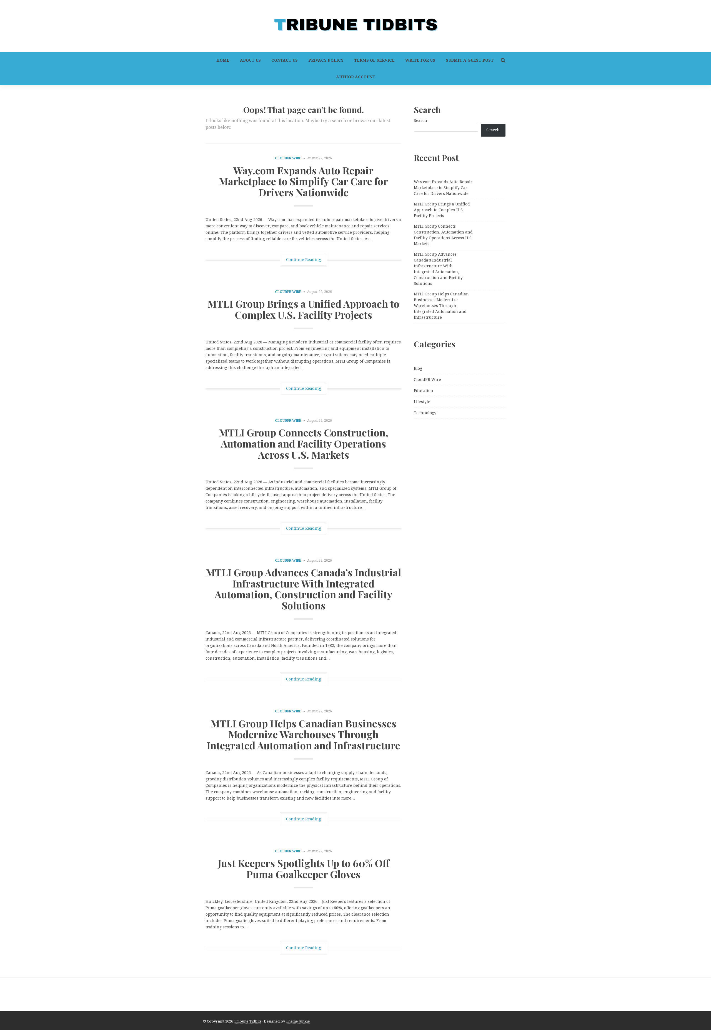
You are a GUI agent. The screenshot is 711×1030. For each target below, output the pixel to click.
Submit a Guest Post (470, 60)
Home (222, 60)
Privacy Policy (326, 60)
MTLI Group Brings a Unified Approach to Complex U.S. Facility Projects (303, 309)
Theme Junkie (298, 1021)
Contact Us (284, 60)
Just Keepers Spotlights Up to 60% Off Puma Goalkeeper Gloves (303, 868)
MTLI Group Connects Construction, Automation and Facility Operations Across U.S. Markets (303, 443)
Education (423, 390)
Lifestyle (422, 402)
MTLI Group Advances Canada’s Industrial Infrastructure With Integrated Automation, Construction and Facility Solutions (303, 589)
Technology (425, 413)
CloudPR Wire (288, 158)
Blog (418, 368)
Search (420, 120)
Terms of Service (374, 60)
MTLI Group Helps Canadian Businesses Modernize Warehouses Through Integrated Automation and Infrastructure (303, 734)
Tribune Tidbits (247, 1021)
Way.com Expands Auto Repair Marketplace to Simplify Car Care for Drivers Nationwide (303, 181)
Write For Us (420, 60)
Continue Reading (303, 259)
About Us (250, 60)
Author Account (355, 77)
